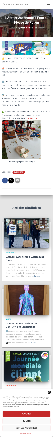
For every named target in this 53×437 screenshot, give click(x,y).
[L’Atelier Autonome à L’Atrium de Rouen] (26, 233)
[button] (49, 392)
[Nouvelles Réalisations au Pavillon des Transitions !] (26, 300)
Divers (8, 319)
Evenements (18, 172)
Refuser (27, 421)
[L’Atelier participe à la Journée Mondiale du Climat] (26, 366)
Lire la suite (35, 276)
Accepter (26, 414)
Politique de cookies (25, 433)
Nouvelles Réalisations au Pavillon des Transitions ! (21, 325)
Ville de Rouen (31, 118)
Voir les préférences (26, 428)
